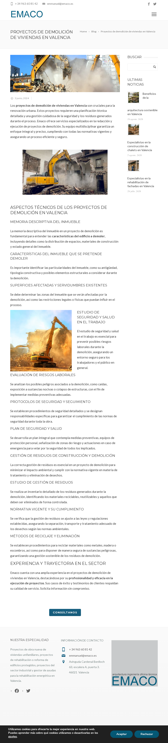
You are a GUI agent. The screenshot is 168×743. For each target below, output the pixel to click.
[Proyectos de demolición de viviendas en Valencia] (65, 73)
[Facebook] (149, 4)
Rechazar (147, 734)
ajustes (12, 736)
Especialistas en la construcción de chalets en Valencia (139, 146)
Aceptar (121, 734)
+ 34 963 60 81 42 (26, 3)
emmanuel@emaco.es (60, 3)
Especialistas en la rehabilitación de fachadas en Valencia (140, 182)
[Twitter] (155, 4)
